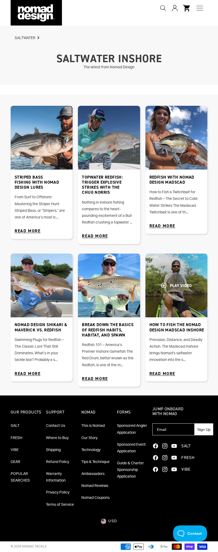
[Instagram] (165, 446)
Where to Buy (57, 438)
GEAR (15, 462)
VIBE (15, 450)
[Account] (175, 8)
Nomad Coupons (95, 498)
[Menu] (199, 8)
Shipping (53, 450)
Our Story (89, 438)
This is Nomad (93, 426)
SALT (15, 426)
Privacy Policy (57, 492)
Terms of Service (60, 505)
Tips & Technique (95, 462)
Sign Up (204, 429)
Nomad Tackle (34, 546)
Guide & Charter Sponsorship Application (130, 469)
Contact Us (55, 426)
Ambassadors (92, 474)
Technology (90, 450)
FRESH (16, 438)
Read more (27, 231)
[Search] (163, 8)
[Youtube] (174, 446)
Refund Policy (57, 462)
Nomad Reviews (94, 486)
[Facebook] (155, 446)
